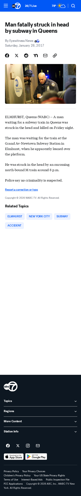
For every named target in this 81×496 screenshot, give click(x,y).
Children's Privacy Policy (17, 475)
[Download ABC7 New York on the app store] (14, 456)
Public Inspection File (57, 479)
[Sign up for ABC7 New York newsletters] (38, 446)
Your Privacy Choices (33, 471)
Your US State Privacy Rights (49, 475)
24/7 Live (31, 6)
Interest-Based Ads (32, 479)
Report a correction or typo (21, 190)
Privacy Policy (11, 471)
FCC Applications (13, 484)
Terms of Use (11, 479)
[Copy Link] (54, 55)
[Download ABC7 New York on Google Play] (36, 456)
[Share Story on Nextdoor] (35, 55)
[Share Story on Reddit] (26, 55)
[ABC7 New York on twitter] (18, 446)
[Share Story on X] (16, 55)
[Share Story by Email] (45, 55)
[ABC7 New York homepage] (16, 5)
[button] (5, 5)
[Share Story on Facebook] (7, 55)
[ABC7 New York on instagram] (28, 446)
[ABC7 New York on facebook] (8, 446)
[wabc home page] (10, 386)
